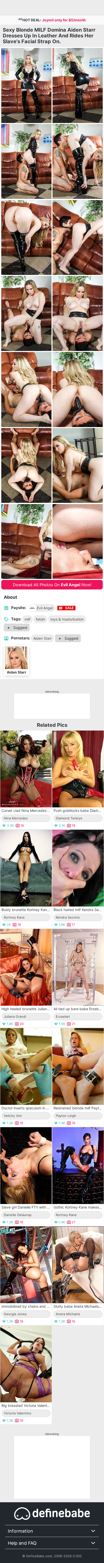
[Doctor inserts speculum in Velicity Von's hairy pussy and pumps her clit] (26, 1066)
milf (27, 619)
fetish (40, 619)
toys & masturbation (67, 619)
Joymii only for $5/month (64, 20)
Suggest (19, 627)
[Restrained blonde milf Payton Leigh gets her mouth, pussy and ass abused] (78, 1066)
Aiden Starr (42, 638)
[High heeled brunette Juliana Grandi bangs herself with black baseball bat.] (26, 967)
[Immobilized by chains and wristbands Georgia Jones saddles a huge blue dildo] (26, 1264)
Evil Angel (45, 608)
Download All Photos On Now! (52, 584)
